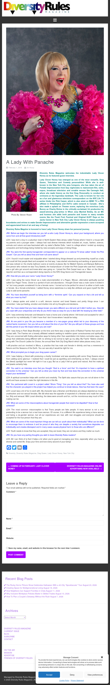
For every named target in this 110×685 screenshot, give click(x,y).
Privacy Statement (77, 680)
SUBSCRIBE (9, 636)
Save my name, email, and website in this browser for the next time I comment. (44, 548)
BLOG (6, 633)
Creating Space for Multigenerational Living (24, 587)
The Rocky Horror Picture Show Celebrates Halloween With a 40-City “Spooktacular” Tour (44, 585)
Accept (49, 674)
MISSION (8, 652)
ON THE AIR (9, 650)
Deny (72, 674)
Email (9, 528)
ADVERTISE (9, 655)
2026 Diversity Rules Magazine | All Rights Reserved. (28, 679)
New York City (68, 453)
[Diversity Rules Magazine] (37, 8)
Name (9, 518)
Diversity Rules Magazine (26, 453)
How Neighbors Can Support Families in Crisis (25, 590)
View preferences (95, 674)
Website (10, 538)
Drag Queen (42, 453)
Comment (11, 491)
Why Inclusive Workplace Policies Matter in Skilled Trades (30, 593)
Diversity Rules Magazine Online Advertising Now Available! (84, 467)
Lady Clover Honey (55, 453)
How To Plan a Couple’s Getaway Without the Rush (28, 596)
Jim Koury (30, 167)
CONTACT (8, 639)
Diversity (12, 453)
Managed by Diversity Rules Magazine (20, 677)
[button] (102, 657)
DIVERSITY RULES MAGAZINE (17, 628)
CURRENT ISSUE (11, 631)
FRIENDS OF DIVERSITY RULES (18, 658)
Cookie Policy (64, 680)
